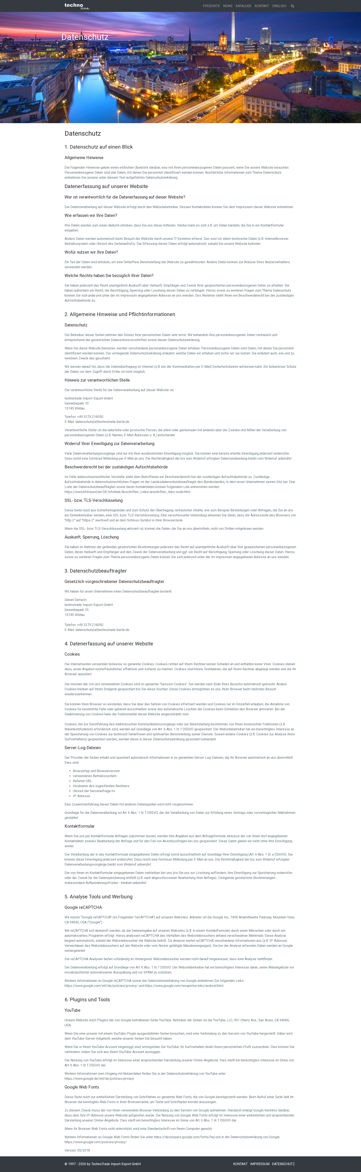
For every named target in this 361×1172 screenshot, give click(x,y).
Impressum (259, 1164)
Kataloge (243, 6)
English (279, 6)
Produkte (211, 6)
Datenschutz (283, 1164)
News (227, 6)
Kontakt (262, 6)
